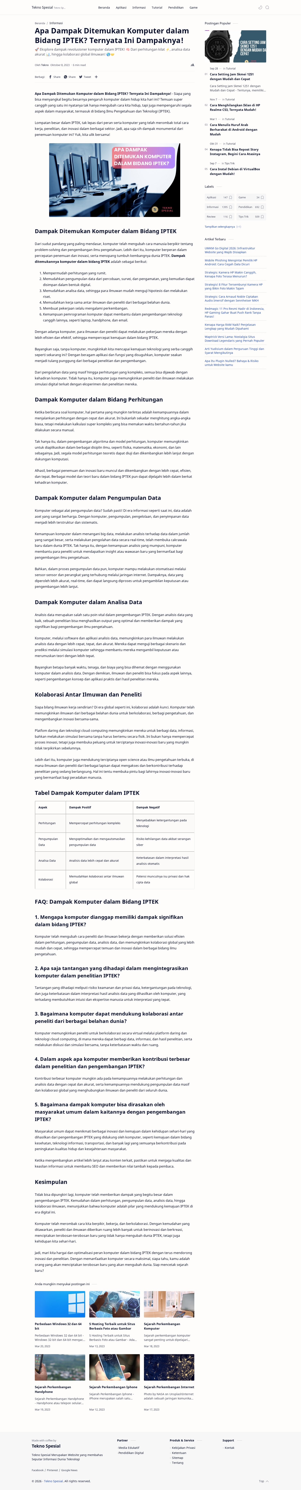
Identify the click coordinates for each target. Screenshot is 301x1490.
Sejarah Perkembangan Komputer (162, 1326)
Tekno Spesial (42, 7)
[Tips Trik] (230, 163)
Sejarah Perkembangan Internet (169, 1387)
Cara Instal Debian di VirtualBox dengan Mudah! (235, 171)
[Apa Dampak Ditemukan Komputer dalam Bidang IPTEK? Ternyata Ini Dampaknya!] (114, 180)
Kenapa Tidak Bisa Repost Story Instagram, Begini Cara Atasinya (235, 151)
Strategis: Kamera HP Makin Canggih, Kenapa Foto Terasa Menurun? (230, 274)
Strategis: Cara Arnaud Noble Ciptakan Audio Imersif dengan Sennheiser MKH (232, 298)
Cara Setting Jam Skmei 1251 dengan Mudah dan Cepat (232, 76)
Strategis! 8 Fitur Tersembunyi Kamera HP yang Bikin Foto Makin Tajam (234, 286)
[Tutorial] (230, 68)
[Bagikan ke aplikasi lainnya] (96, 77)
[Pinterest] (52, 1470)
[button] (260, 7)
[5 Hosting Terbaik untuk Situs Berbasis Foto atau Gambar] (114, 1304)
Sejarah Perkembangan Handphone (53, 1389)
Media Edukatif (129, 1448)
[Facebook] (38, 1470)
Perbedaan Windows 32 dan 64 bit (58, 1326)
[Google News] (69, 1470)
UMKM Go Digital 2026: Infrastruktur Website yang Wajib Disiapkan (230, 250)
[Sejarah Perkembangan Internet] (169, 1367)
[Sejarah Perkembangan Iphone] (114, 1367)
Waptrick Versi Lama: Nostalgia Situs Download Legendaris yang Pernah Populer (234, 339)
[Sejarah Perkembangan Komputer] (169, 1304)
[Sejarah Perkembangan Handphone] (60, 1367)
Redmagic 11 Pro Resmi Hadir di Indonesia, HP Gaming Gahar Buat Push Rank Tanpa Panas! (234, 312)
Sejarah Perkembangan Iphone (113, 1387)
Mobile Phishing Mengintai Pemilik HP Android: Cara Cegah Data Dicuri (231, 262)
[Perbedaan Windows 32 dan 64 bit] (60, 1304)
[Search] (267, 7)
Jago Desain (118, 1481)
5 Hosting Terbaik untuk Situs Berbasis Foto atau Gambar (112, 1326)
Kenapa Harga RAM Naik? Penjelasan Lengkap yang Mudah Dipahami (230, 326)
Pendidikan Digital (131, 1453)
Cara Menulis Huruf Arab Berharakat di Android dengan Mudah (233, 129)
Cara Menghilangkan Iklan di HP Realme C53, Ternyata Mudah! (235, 107)
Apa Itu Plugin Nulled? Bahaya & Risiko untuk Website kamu (231, 363)
